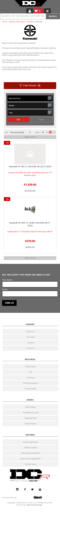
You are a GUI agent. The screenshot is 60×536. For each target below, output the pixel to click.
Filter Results (31, 85)
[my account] (29, 11)
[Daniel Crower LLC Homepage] (30, 4)
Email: (4, 289)
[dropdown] (47, 11)
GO (18, 119)
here (34, 67)
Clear (41, 119)
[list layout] (54, 132)
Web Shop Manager (35, 505)
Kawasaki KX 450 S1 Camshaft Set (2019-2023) (30, 166)
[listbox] (30, 98)
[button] (30, 16)
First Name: (7, 280)
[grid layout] (50, 132)
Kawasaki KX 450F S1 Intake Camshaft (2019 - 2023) (30, 224)
